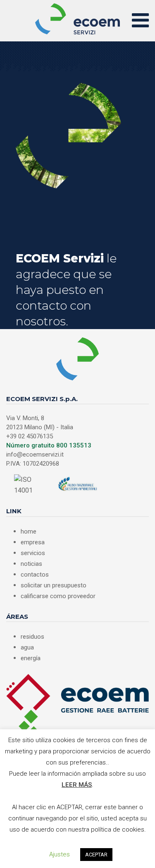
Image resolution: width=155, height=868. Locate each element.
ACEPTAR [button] (96, 854)
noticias (31, 563)
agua (27, 647)
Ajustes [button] (59, 854)
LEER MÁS (77, 785)
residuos (32, 636)
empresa (33, 542)
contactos (35, 574)
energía (31, 658)
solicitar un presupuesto (53, 585)
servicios (33, 553)
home (28, 531)
